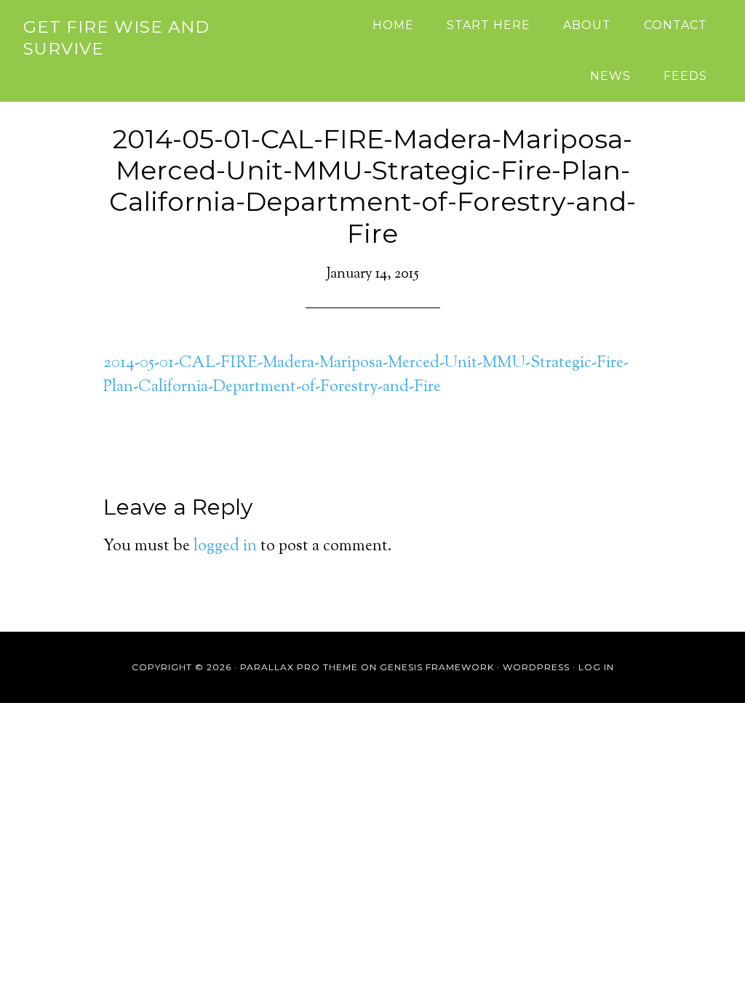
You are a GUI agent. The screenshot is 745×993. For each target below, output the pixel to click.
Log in (596, 667)
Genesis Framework (437, 667)
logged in (225, 546)
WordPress (536, 667)
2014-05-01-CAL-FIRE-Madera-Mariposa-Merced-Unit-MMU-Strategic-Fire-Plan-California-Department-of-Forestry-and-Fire (366, 375)
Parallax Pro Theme (299, 667)
